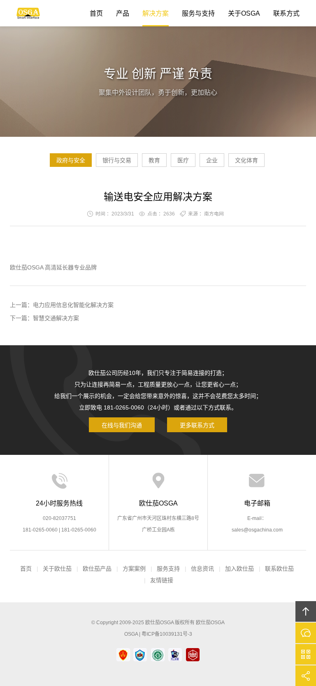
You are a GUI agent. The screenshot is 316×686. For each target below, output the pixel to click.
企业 (212, 160)
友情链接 (161, 580)
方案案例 (134, 568)
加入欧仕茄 (239, 568)
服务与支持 (198, 13)
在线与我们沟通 (122, 425)
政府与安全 (70, 160)
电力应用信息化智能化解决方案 (73, 305)
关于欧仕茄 (57, 568)
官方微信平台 (305, 654)
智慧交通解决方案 (56, 318)
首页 (96, 13)
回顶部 (305, 611)
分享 (305, 675)
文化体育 (246, 160)
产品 (122, 13)
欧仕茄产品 (97, 568)
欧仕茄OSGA (28, 13)
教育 (154, 160)
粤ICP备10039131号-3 (167, 634)
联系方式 (286, 13)
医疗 (183, 160)
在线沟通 (305, 633)
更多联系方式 (197, 425)
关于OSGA (244, 13)
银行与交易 (116, 160)
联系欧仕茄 (279, 568)
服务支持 (168, 568)
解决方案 (155, 13)
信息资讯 (202, 568)
